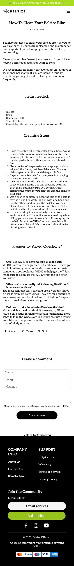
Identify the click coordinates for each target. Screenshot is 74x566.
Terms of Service (49, 472)
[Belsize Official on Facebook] (26, 526)
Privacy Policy (47, 479)
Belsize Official (41, 537)
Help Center (46, 457)
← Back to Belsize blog (37, 435)
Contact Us (15, 469)
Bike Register (16, 476)
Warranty (45, 464)
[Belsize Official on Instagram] (36, 526)
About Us (14, 462)
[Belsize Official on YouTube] (46, 526)
